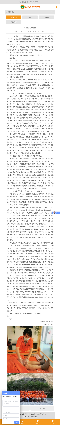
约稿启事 (14, 22)
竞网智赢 (34, 417)
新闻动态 (14, 17)
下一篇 (42, 408)
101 (43, 31)
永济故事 (46, 17)
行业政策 (30, 17)
